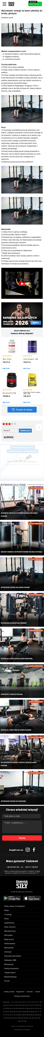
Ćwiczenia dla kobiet (12, 956)
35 (38, 1005)
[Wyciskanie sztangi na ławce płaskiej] (22, 574)
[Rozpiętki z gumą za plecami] (22, 681)
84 (27, 1015)
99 (21, 1018)
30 (27, 1005)
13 (30, 1002)
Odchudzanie (9, 943)
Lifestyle (8, 952)
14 (32, 1002)
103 (33, 1018)
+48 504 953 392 (12, 867)
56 (6, 1012)
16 (36, 1002)
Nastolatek (9, 947)
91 (4, 1018)
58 (10, 1012)
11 (25, 1002)
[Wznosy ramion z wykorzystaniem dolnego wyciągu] (22, 539)
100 (24, 1018)
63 (21, 1012)
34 (36, 1005)
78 (14, 1015)
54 (40, 1008)
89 (38, 1015)
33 (34, 1005)
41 (12, 1008)
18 (40, 1002)
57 (8, 1012)
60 (14, 1012)
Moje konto (9, 939)
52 (36, 1008)
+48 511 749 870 (31, 867)
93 (9, 1018)
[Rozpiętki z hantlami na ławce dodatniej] (22, 645)
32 (31, 1005)
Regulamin (20, 992)
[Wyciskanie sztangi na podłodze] (22, 788)
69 (34, 1012)
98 (19, 1018)
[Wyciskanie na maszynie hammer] (22, 610)
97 (17, 1018)
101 (27, 1018)
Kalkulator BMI (10, 960)
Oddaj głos (25, 430)
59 (12, 1012)
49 (29, 1008)
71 (38, 1012)
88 (36, 1015)
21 (8, 1005)
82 (23, 1015)
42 (14, 1008)
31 (29, 1005)
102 (30, 1018)
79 (17, 1015)
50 (31, 1008)
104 (36, 1018)
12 (28, 1002)
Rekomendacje (10, 977)
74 (6, 1015)
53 (38, 1008)
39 (8, 1008)
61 (17, 1012)
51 (34, 1008)
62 (19, 1012)
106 (19, 1021)
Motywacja (8, 964)
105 (39, 1018)
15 (34, 1002)
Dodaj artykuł (9, 992)
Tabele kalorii (9, 972)
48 (27, 1008)
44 (19, 1008)
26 (19, 1005)
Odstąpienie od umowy (22, 1030)
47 (25, 1008)
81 (21, 1015)
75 (8, 1015)
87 (34, 1015)
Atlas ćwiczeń (9, 927)
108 (25, 1021)
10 (23, 1002)
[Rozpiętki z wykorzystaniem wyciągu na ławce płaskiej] (22, 503)
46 (23, 1008)
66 (27, 1012)
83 (25, 1015)
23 (12, 1005)
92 (6, 1018)
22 (10, 1005)
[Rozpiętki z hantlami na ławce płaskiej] (22, 717)
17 (38, 1002)
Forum (7, 981)
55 (4, 1012)
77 (12, 1015)
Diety (6, 918)
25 (17, 1005)
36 (40, 1005)
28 (23, 1005)
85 (29, 1015)
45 (21, 1008)
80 (19, 1015)
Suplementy (9, 923)
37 (4, 1008)
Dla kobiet (8, 935)
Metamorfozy (10, 931)
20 (6, 1005)
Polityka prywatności (22, 996)
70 (36, 1012)
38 (6, 1008)
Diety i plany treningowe (14, 906)
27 (21, 1005)
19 (4, 1005)
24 (14, 1005)
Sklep (6, 910)
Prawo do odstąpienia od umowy (22, 1026)
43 (17, 1008)
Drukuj (9, 437)
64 (23, 1012)
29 (25, 1005)
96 (15, 1018)
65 (25, 1012)
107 (22, 1021)
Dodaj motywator (11, 968)
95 (13, 1018)
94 (11, 1018)
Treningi (7, 914)
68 (31, 1012)
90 (40, 1015)
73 (4, 1015)
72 (40, 1012)
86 (31, 1015)
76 (10, 1015)
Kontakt (30, 992)
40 (10, 1008)
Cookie (37, 992)
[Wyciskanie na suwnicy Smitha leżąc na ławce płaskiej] (22, 752)
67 (29, 1012)
